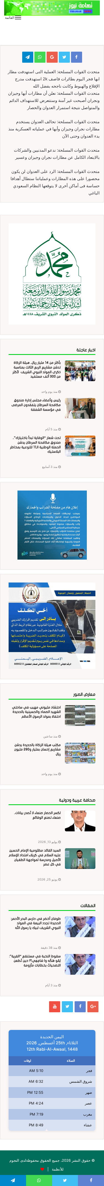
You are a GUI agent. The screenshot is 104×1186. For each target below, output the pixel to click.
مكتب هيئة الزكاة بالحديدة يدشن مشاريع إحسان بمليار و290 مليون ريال (37, 749)
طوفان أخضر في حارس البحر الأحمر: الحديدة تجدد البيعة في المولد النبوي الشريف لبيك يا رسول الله (36, 923)
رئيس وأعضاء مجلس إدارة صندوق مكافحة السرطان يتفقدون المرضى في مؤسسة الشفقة (36, 405)
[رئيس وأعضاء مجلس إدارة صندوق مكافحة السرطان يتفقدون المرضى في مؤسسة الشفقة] (80, 408)
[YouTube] (54, 1006)
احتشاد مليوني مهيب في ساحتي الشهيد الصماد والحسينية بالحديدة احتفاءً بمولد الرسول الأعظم (36, 712)
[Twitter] (67, 1006)
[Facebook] (80, 1006)
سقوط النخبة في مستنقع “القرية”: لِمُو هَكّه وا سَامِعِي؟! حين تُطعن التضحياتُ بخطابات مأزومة (35, 961)
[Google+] (92, 1006)
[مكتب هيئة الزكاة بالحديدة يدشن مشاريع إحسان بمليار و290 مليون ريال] (80, 753)
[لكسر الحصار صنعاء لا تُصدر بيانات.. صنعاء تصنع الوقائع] (80, 821)
